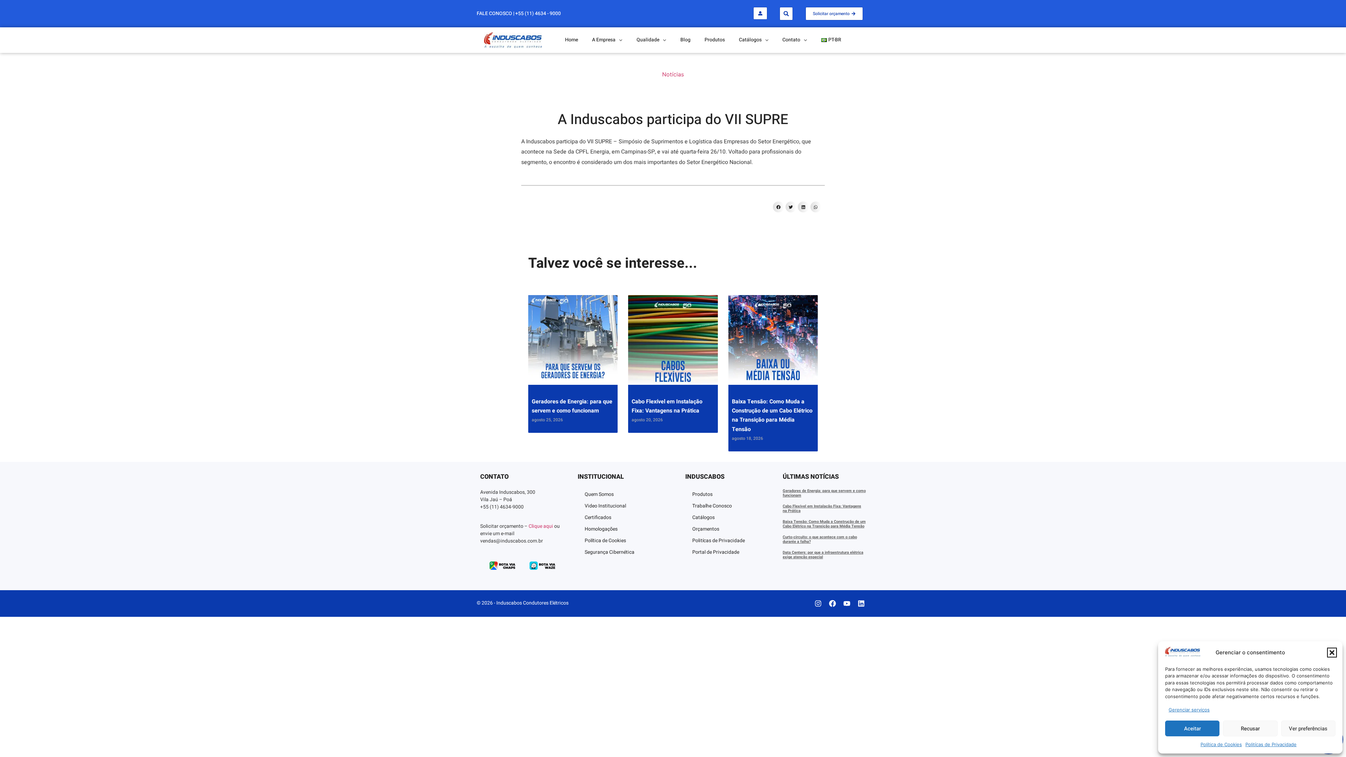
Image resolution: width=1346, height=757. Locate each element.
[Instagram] (818, 603)
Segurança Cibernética (609, 552)
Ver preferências (1308, 728)
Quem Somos (599, 494)
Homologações (601, 529)
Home (571, 39)
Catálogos (703, 517)
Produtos (715, 39)
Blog (685, 39)
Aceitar (1192, 728)
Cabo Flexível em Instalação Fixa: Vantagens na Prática (822, 508)
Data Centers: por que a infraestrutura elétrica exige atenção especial (823, 555)
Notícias (673, 74)
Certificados (598, 517)
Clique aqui (541, 526)
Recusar (1250, 728)
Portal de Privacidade (715, 552)
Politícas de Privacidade (1271, 744)
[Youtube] (847, 603)
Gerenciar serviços (1189, 709)
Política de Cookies (1221, 744)
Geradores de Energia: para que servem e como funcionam (824, 493)
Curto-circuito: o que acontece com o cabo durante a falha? (820, 539)
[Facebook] (832, 603)
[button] (1331, 652)
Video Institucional (605, 506)
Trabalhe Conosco (712, 506)
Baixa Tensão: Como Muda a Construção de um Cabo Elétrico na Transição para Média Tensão (824, 524)
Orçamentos (705, 529)
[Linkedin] (861, 603)
